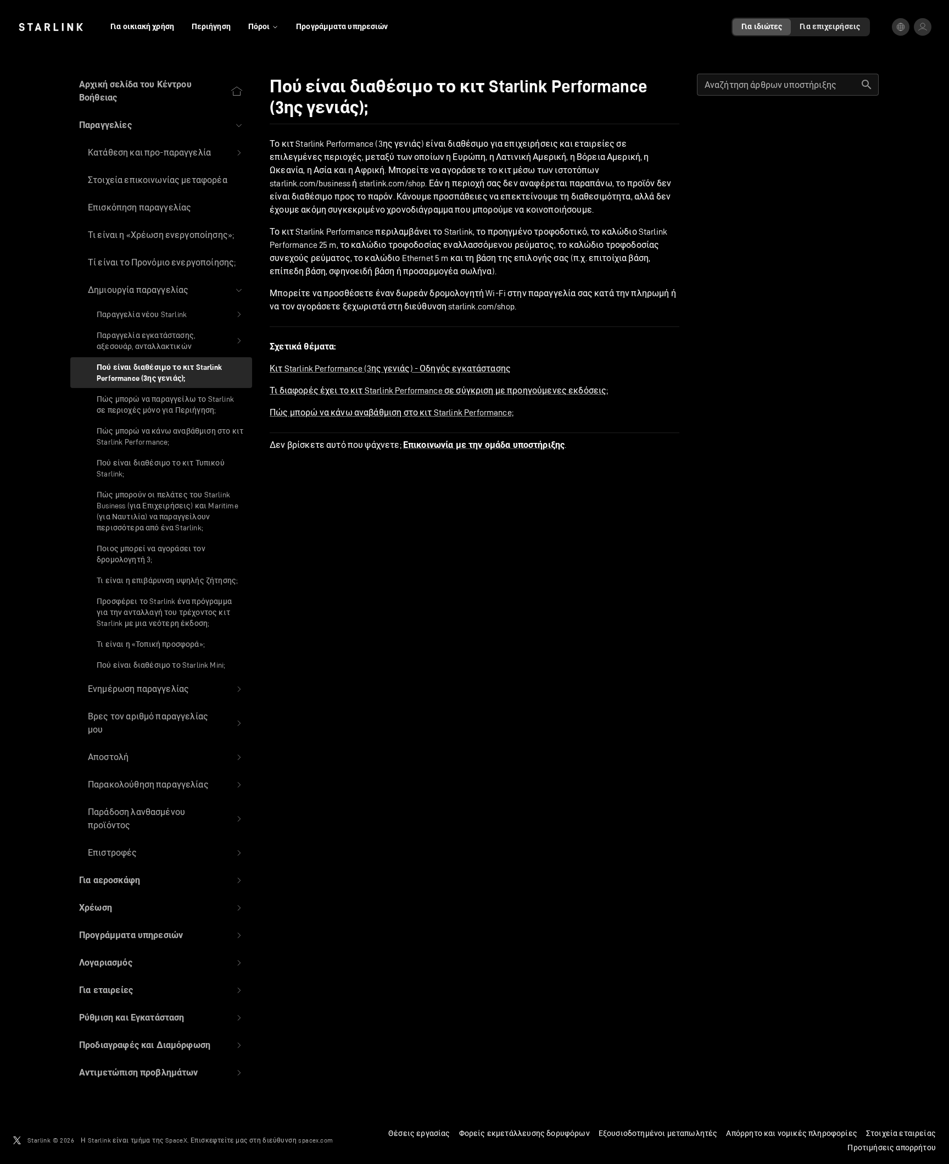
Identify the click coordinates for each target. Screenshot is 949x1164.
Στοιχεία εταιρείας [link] (901, 1133)
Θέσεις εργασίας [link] (419, 1133)
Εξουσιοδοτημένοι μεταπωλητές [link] (658, 1133)
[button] (161, 125)
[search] (867, 85)
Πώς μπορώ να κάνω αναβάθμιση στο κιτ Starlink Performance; (391, 412)
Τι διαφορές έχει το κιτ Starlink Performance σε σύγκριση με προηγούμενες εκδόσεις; (439, 390)
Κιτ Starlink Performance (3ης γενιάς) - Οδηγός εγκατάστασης (390, 368)
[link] (51, 26)
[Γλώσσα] (900, 27)
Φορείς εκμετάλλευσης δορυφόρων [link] (524, 1133)
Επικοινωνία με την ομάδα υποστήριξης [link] (484, 445)
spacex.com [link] (315, 1140)
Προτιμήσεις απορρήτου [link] (891, 1147)
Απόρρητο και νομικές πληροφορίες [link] (791, 1133)
